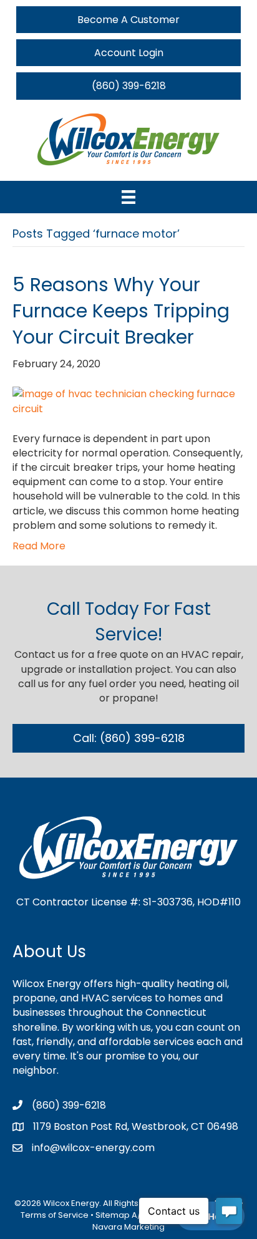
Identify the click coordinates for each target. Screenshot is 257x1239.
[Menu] (128, 197)
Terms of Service (55, 1215)
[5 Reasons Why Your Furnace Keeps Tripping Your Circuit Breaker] (128, 400)
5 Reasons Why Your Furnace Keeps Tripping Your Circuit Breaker (121, 310)
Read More (38, 546)
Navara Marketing (128, 1227)
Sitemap (112, 1215)
